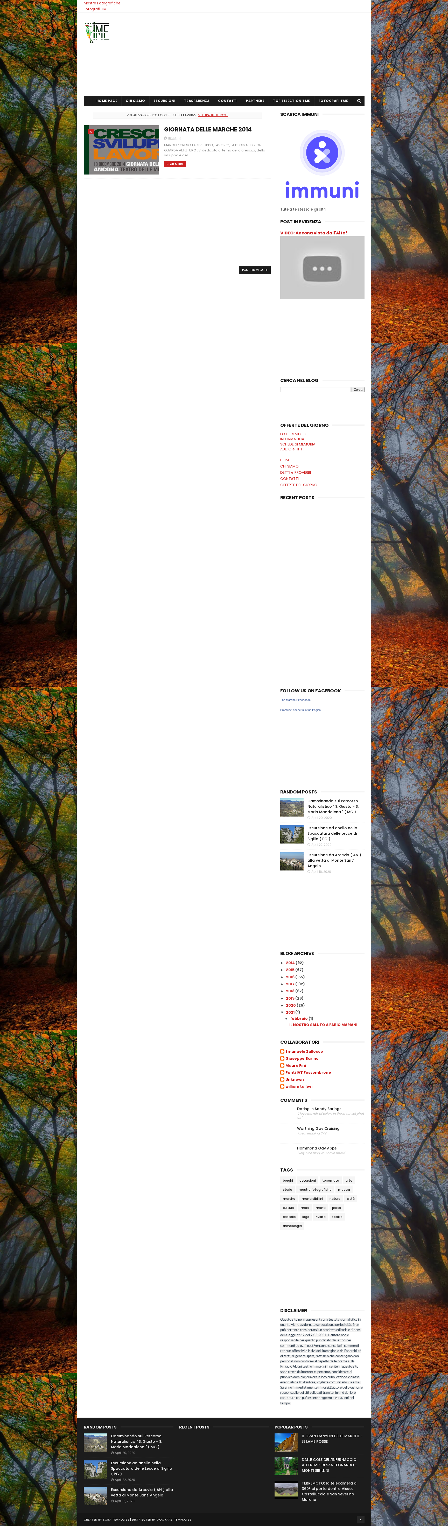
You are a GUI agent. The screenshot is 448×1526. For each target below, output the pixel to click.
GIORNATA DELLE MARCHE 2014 (208, 130)
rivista (321, 1217)
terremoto (330, 1180)
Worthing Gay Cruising (318, 1128)
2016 (290, 977)
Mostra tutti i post (213, 115)
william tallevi (298, 1086)
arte (349, 1180)
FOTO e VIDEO (293, 434)
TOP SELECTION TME (291, 101)
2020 (291, 1005)
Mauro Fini (295, 1065)
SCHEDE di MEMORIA (297, 444)
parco (336, 1208)
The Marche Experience (295, 699)
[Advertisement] (270, 54)
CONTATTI (227, 101)
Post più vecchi (255, 270)
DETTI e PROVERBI (295, 472)
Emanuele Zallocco (304, 1051)
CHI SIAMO (135, 101)
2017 (290, 984)
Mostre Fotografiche (102, 3)
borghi (288, 1180)
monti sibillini (312, 1198)
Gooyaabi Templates (174, 1519)
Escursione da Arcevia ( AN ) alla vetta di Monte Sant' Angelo (334, 860)
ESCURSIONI (165, 101)
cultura (288, 1208)
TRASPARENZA (197, 101)
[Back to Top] (361, 1519)
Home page (106, 101)
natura (335, 1198)
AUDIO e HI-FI (292, 449)
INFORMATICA (292, 439)
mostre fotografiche (315, 1189)
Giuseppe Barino (302, 1058)
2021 (290, 1012)
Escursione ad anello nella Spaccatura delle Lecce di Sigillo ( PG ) (332, 833)
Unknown (294, 1079)
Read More (175, 164)
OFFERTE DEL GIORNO (298, 484)
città (351, 1198)
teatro (337, 1217)
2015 (290, 969)
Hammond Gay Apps (317, 1148)
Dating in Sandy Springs (319, 1109)
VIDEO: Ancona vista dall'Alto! (313, 233)
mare (305, 1208)
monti (321, 1208)
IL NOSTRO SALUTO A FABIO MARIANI (323, 1024)
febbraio (299, 1018)
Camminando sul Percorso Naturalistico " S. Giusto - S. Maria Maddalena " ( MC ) (333, 806)
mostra (344, 1189)
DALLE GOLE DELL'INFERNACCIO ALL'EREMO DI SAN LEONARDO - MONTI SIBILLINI (329, 1465)
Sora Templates (116, 1519)
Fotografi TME (96, 9)
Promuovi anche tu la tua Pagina (300, 710)
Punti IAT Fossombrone (308, 1072)
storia (287, 1189)
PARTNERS (255, 101)
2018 (290, 991)
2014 (291, 962)
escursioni (307, 1180)
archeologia (292, 1226)
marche (289, 1198)
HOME (285, 460)
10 (90, 132)
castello (289, 1217)
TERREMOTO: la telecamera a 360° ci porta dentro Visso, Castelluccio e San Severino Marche (329, 1491)
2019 (290, 998)
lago (305, 1217)
